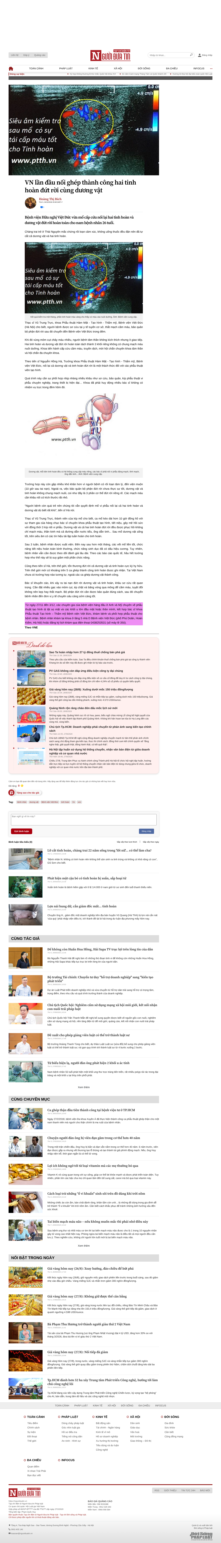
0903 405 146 (17, 1529)
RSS (157, 1490)
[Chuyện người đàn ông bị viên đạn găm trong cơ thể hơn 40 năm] (26, 1146)
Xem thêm (84, 1087)
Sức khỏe (170, 1427)
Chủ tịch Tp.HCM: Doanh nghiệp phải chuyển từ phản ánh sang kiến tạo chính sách (100, 728)
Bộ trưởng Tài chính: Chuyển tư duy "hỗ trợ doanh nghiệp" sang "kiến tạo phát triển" (100, 979)
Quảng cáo (39, 55)
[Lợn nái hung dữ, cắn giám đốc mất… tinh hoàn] (26, 914)
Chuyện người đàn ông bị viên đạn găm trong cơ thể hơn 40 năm (93, 1138)
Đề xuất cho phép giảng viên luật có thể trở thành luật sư (88, 1035)
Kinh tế (93, 68)
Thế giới (31, 1441)
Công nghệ (102, 1449)
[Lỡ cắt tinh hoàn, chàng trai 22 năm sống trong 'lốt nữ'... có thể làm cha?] (26, 859)
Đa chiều (172, 68)
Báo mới (205, 1490)
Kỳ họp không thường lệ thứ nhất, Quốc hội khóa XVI (69, 74)
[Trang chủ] (110, 55)
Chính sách (33, 1427)
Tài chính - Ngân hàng (108, 1427)
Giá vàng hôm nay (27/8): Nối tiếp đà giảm (77, 1352)
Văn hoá (134, 1432)
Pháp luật (66, 68)
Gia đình (169, 1423)
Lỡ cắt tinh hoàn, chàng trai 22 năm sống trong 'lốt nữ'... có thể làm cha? (99, 850)
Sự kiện (31, 1432)
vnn (79, 802)
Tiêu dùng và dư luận (107, 1445)
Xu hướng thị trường (107, 1441)
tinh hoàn (65, 802)
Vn (73, 802)
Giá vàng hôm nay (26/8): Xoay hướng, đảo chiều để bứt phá (90, 1268)
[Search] (191, 55)
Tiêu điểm (32, 1423)
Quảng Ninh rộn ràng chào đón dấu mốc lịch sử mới (83, 708)
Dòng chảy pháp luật (73, 1423)
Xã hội (118, 68)
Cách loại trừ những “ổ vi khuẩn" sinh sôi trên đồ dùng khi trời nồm (96, 1193)
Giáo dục (135, 1427)
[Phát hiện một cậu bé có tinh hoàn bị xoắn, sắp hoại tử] (26, 886)
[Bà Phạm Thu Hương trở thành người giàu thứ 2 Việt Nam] (26, 1332)
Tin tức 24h (188, 1490)
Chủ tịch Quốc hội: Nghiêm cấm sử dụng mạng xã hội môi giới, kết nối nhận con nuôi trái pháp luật (102, 1007)
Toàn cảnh (36, 68)
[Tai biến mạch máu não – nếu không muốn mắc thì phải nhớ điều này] (26, 1230)
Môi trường (136, 1436)
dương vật (33, 802)
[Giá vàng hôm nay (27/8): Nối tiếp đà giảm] (26, 1360)
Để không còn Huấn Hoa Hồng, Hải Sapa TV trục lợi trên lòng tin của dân (100, 949)
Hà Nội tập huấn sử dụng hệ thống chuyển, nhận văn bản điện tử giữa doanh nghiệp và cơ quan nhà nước (99, 751)
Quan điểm (33, 1466)
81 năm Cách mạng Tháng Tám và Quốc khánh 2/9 (120, 74)
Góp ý (26, 55)
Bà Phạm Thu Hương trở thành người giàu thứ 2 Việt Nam (88, 1324)
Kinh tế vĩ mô (103, 1432)
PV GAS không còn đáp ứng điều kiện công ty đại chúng (86, 670)
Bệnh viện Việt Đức (50, 802)
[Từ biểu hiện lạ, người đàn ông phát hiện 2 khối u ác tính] (26, 1071)
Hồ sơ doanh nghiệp (107, 1436)
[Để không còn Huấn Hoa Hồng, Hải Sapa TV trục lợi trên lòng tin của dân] (26, 958)
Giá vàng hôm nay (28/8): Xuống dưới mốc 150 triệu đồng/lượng (91, 689)
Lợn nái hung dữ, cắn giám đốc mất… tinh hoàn (81, 906)
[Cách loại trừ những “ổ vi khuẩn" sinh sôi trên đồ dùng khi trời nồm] (26, 1202)
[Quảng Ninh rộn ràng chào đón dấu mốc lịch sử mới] (32, 714)
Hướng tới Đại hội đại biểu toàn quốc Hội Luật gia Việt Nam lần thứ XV (179, 74)
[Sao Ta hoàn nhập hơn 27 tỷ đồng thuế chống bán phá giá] (32, 658)
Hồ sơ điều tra (69, 1432)
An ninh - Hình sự (71, 1441)
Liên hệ (14, 55)
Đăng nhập (146, 831)
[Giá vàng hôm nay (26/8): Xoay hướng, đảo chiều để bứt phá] (26, 1277)
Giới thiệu (170, 1490)
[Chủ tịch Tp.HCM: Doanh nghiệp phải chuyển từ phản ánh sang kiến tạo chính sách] (32, 733)
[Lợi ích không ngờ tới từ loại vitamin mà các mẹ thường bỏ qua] (26, 1174)
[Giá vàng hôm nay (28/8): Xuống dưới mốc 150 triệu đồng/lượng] (32, 696)
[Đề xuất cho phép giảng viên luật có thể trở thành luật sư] (26, 1043)
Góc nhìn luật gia (71, 1427)
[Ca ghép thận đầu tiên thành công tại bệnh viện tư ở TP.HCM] (26, 1118)
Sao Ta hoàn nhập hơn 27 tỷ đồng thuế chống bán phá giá (87, 652)
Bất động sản (103, 1423)
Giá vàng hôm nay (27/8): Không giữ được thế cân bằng (87, 1296)
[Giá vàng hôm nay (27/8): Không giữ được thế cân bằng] (26, 1305)
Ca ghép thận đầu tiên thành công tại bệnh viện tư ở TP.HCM (91, 1110)
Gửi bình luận (21, 831)
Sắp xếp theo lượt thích (127, 842)
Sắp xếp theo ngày (151, 842)
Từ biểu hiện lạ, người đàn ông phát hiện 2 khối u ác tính (88, 1063)
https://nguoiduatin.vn (18, 1501)
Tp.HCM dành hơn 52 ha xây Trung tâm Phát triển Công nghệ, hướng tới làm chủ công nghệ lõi (102, 1382)
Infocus (198, 68)
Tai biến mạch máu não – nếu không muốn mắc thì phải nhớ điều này (97, 1221)
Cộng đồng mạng (174, 1436)
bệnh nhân (22, 802)
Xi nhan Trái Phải (36, 1471)
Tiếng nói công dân (72, 1436)
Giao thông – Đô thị (140, 1441)
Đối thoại (32, 1436)
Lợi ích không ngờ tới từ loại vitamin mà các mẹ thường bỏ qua (92, 1166)
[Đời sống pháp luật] (178, 1536)
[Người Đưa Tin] (68, 1492)
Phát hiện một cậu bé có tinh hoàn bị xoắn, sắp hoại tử (86, 878)
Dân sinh (135, 1423)
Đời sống (144, 68)
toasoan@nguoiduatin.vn (22, 1533)
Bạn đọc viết (34, 1475)
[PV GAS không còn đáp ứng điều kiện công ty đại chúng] (32, 677)
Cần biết (169, 1432)
